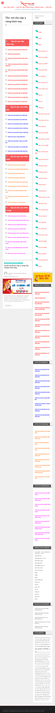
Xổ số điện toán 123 (43, 120)
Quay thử (37, 596)
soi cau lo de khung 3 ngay (43, 663)
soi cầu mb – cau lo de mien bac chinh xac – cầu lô (27, 7)
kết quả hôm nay (42, 51)
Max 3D (40, 95)
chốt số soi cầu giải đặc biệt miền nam (18, 169)
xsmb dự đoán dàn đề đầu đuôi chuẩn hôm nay (41, 614)
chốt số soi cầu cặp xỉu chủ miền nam (18, 182)
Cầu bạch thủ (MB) (43, 132)
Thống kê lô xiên (42, 172)
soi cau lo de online (46, 664)
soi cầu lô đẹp (39, 682)
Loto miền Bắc (42, 222)
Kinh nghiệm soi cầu (40, 565)
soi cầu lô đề (46, 682)
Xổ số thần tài (42, 126)
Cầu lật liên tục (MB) (43, 139)
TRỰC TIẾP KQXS (39, 570)
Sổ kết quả (37, 582)
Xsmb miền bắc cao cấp (17, 263)
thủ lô (18, 54)
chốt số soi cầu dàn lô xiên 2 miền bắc (18, 123)
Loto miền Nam (42, 228)
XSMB (39, 32)
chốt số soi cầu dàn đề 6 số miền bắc (18, 88)
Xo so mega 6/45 (43, 82)
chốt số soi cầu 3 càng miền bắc (16, 136)
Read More (8, 305)
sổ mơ (36, 599)
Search (37, 17)
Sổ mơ (40, 266)
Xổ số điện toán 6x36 (44, 113)
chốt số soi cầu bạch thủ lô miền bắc (17, 49)
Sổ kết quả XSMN (42, 63)
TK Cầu (36, 589)
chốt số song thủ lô (40, 298)
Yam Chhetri (41, 710)
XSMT (39, 44)
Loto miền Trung (42, 234)
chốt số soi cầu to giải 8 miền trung (17, 224)
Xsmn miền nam (38, 563)
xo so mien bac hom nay (44, 699)
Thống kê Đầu (42, 184)
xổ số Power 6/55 (43, 88)
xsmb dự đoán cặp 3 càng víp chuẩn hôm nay (16, 267)
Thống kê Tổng (42, 203)
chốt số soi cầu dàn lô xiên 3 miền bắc (18, 128)
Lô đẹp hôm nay (39, 658)
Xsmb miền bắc (8, 263)
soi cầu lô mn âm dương (44, 680)
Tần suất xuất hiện (43, 209)
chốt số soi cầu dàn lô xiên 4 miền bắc (18, 132)
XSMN (39, 38)
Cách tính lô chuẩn (39, 637)
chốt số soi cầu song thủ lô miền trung (18, 237)
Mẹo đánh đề (44, 658)
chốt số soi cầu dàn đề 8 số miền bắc (18, 93)
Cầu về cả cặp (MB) (43, 145)
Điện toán (37, 587)
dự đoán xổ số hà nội (43, 655)
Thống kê (41, 107)
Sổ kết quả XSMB (42, 57)
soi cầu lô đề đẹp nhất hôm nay (42, 688)
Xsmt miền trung (39, 560)
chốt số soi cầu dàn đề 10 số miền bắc (18, 97)
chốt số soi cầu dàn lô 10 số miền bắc (18, 146)
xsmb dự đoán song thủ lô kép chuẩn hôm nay (41, 609)
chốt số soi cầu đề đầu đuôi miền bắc (18, 151)
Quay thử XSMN (42, 247)
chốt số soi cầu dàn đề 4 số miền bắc (18, 84)
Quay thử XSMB (42, 241)
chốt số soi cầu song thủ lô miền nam (18, 186)
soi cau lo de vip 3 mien (40, 666)
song (15, 54)
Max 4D (40, 101)
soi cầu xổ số (39, 690)
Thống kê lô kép (42, 178)
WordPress (27, 710)
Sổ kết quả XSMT (42, 70)
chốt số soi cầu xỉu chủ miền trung (17, 216)
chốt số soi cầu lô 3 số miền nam (16, 202)
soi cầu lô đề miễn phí (43, 687)
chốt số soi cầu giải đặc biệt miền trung (18, 220)
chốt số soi (11, 54)
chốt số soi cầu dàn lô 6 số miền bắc (17, 115)
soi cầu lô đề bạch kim (40, 683)
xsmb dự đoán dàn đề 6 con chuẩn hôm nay (42, 622)
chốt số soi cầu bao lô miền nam (16, 177)
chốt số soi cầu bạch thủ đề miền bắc (18, 76)
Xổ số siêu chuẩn (39, 567)
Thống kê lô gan (42, 165)
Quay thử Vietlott (43, 260)
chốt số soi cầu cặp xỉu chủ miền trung (18, 233)
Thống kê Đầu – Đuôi (44, 197)
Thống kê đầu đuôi (43, 159)
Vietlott (36, 584)
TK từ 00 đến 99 (42, 216)
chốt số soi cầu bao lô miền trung (17, 228)
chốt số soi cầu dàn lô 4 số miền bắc (17, 101)
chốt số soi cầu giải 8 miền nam (16, 173)
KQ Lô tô (37, 594)
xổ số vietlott (42, 76)
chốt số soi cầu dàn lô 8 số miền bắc (17, 119)
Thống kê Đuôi (42, 190)
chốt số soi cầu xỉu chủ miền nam (17, 164)
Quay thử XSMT (42, 253)
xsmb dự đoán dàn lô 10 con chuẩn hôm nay (41, 618)
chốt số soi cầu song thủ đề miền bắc (18, 80)
